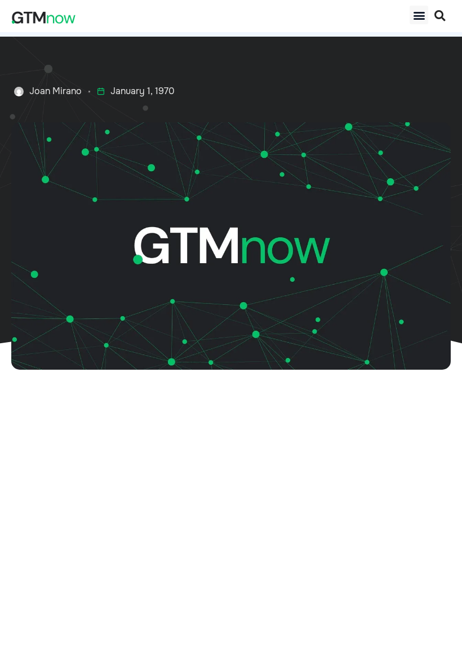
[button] (419, 15)
